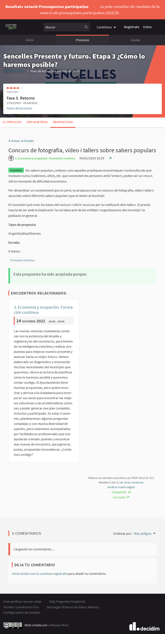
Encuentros (37, 122)
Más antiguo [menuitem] (142, 533)
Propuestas (63, 122)
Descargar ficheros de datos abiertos (72, 607)
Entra (147, 27)
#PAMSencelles (14, 71)
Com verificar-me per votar (22, 601)
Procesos (82, 40)
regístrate (60, 573)
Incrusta (119, 497)
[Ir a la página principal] (11, 26)
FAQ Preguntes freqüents (67, 601)
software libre (58, 625)
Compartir (119, 492)
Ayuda (135, 40)
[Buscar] (86, 27)
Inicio (30, 40)
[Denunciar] (111, 158)
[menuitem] (107, 27)
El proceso (12, 122)
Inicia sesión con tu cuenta (31, 573)
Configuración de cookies (21, 612)
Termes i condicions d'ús (21, 607)
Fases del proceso (19, 108)
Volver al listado (22, 141)
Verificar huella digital (121, 487)
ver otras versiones (131, 482)
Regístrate (131, 27)
